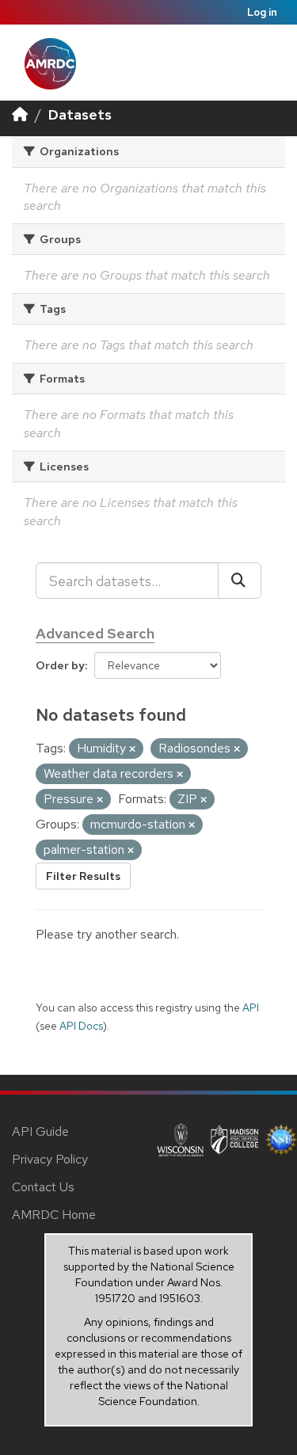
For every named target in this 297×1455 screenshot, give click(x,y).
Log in (262, 12)
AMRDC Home (54, 1214)
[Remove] (132, 749)
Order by (60, 665)
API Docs (81, 1026)
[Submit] (239, 580)
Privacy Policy (50, 1159)
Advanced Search (95, 633)
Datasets (80, 114)
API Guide (40, 1131)
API (250, 1007)
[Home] (20, 114)
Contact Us (43, 1187)
